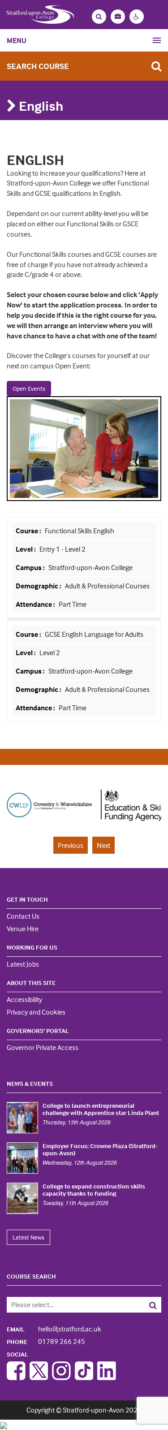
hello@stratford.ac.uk (54, 1328)
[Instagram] (61, 1377)
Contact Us (23, 916)
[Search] (145, 1305)
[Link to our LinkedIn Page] (106, 1377)
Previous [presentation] (70, 845)
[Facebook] (16, 1377)
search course (38, 66)
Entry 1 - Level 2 (62, 548)
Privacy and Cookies (36, 1011)
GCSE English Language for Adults (93, 634)
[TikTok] (84, 1377)
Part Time (71, 604)
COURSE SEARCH (31, 1276)
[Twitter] (39, 1377)
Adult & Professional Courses (107, 585)
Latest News (28, 1237)
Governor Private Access (42, 1047)
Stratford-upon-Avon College (90, 567)
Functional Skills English (78, 530)
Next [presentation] (103, 845)
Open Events (29, 388)
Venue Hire (23, 928)
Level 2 (49, 652)
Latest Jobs (23, 963)
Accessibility (24, 999)
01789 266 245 (46, 1341)
